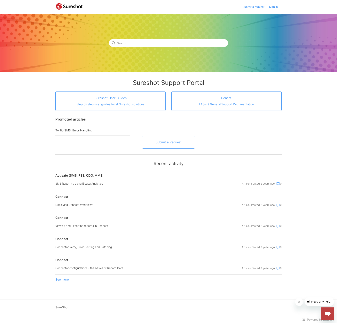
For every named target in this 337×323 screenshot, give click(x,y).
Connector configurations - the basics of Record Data (89, 268)
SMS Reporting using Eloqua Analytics (79, 183)
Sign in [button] (273, 6)
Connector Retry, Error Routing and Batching (83, 247)
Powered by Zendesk (320, 319)
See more (62, 279)
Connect (61, 197)
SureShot (61, 307)
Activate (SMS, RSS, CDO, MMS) (79, 175)
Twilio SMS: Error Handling (73, 130)
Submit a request (253, 6)
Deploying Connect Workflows (74, 204)
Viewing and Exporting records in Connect (81, 225)
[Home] (69, 9)
